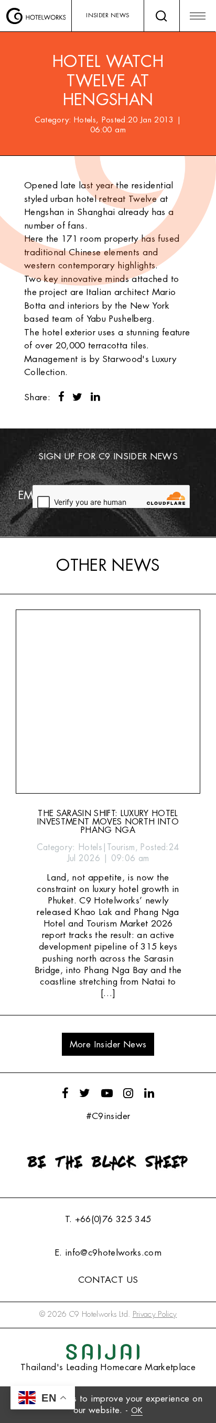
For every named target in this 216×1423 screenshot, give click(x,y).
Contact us (108, 1279)
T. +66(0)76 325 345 (108, 1219)
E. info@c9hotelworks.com (108, 1252)
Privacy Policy (155, 1314)
